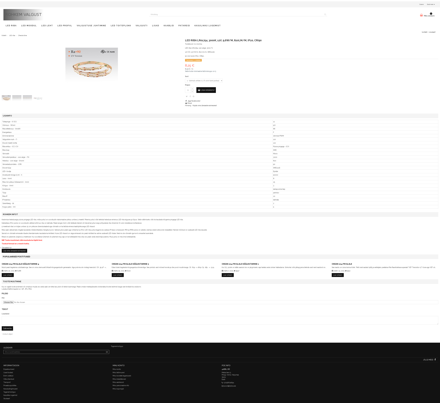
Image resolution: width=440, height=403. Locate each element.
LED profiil (65, 26)
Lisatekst (5, 314)
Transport (7, 382)
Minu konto (117, 369)
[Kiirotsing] (325, 14)
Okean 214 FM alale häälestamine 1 (240, 264)
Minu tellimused (118, 372)
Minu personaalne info (121, 385)
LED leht (47, 26)
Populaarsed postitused (16, 256)
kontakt (424, 32)
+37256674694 (228, 383)
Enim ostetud (8, 376)
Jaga (190, 96)
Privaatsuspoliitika (9, 385)
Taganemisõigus (9, 392)
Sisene (421, 4)
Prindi (189, 103)
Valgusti (142, 26)
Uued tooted (8, 372)
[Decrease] (192, 91)
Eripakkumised (8, 369)
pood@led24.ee (230, 386)
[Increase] (192, 88)
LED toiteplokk (121, 26)
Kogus (187, 85)
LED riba (11, 26)
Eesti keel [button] (430, 4)
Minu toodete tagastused (122, 376)
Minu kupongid (118, 389)
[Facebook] (435, 360)
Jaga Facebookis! (193, 101)
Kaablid (169, 26)
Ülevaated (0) (6, 248)
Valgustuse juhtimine (91, 26)
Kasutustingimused (10, 389)
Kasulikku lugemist (208, 26)
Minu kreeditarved (119, 379)
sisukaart (432, 32)
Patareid (184, 26)
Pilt (3, 298)
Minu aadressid (118, 382)
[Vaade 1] (7, 99)
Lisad (155, 26)
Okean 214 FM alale (342, 264)
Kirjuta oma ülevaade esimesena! (205, 105)
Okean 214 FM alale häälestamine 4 (20, 264)
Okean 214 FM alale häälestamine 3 (130, 264)
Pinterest (193, 96)
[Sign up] (107, 352)
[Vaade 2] (17, 99)
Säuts (186, 96)
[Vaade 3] (28, 99)
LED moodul (29, 26)
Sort (187, 76)
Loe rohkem (7, 275)
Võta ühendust (8, 379)
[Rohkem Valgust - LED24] (74, 14)
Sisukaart (6, 398)
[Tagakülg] (38, 99)
